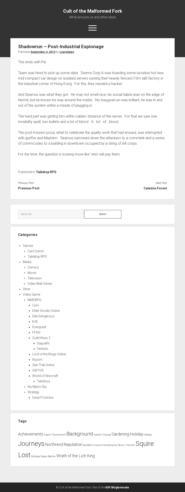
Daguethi (43, 343)
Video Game (31, 294)
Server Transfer (126, 445)
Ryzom (37, 359)
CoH (35, 305)
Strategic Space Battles (43, 456)
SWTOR (38, 370)
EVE (35, 321)
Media (27, 262)
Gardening (120, 434)
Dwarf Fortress (43, 397)
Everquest (39, 327)
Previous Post (28, 188)
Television (35, 278)
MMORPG (35, 300)
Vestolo (42, 349)
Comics (33, 267)
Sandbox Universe (92, 445)
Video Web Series (40, 283)
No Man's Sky (37, 386)
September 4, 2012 (42, 52)
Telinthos (43, 381)
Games (28, 245)
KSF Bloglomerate (117, 487)
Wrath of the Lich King (75, 456)
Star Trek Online (43, 365)
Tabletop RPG (46, 172)
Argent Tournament (55, 434)
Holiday (136, 434)
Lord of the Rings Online (49, 354)
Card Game (36, 251)
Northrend (54, 444)
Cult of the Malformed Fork (92, 11)
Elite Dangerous (43, 316)
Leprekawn (67, 52)
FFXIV (36, 332)
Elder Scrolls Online (46, 311)
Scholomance (110, 445)
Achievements (30, 434)
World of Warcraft (45, 376)
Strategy (33, 392)
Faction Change (102, 434)
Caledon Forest (155, 188)
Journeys (31, 443)
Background (80, 434)
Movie (32, 273)
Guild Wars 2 (41, 338)
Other (26, 289)
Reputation (73, 444)
